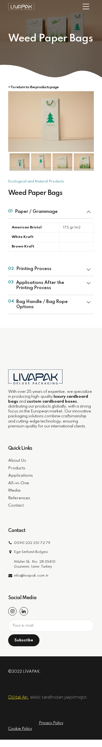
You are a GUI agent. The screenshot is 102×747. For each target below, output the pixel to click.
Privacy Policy (51, 723)
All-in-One (18, 483)
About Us (17, 460)
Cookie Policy (20, 729)
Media (14, 490)
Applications (20, 475)
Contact (16, 505)
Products (16, 468)
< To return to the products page (33, 87)
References (19, 498)
